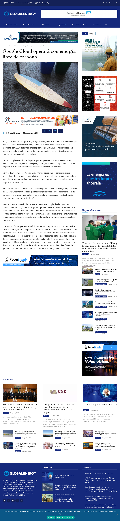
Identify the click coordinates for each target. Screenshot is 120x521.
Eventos (97, 274)
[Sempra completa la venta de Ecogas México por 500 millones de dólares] (47, 487)
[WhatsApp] (60, 131)
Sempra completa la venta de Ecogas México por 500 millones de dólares (65, 487)
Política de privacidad (65, 517)
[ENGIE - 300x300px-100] (99, 199)
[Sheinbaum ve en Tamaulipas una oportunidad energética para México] (48, 445)
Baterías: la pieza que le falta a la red (100, 405)
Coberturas (86, 254)
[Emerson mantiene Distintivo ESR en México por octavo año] (87, 304)
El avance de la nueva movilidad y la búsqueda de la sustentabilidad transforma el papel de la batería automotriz (99, 247)
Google (91, 33)
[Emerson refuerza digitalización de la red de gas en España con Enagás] (87, 327)
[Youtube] (116, 3)
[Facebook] (103, 3)
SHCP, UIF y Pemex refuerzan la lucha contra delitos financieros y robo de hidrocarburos (20, 407)
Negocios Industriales (100, 284)
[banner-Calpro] (99, 70)
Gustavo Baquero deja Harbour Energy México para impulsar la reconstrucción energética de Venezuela (25, 445)
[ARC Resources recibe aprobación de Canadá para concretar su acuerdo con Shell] (88, 445)
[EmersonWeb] (40, 44)
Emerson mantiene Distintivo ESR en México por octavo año (105, 303)
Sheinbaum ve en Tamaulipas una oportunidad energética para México (66, 445)
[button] (106, 24)
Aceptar (51, 517)
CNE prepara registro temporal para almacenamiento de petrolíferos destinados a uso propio (59, 408)
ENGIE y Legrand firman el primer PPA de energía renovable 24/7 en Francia (100, 506)
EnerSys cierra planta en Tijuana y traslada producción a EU (106, 280)
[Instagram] (106, 3)
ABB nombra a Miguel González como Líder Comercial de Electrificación (106, 314)
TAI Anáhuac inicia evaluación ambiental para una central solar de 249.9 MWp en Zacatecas (66, 433)
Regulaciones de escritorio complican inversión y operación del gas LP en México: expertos (106, 433)
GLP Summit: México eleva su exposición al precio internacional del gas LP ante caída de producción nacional (101, 489)
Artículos (5, 413)
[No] (117, 515)
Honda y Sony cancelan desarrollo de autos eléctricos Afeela (105, 291)
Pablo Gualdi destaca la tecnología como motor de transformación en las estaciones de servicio (65, 498)
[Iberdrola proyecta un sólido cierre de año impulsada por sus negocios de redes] (8, 433)
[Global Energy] (4, 133)
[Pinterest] (55, 131)
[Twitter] (113, 3)
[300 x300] (99, 110)
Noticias (10, 46)
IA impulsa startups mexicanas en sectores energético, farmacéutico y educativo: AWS (99, 498)
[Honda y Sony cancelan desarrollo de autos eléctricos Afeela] (87, 292)
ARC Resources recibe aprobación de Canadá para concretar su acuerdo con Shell (105, 445)
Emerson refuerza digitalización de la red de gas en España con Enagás (105, 327)
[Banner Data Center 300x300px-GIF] (99, 156)
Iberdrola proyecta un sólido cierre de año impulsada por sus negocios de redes (25, 433)
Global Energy (14, 133)
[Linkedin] (110, 3)
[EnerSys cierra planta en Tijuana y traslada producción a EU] (87, 282)
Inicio (4, 46)
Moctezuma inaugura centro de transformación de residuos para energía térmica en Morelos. (106, 269)
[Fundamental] (79, 14)
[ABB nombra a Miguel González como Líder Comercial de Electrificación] (87, 314)
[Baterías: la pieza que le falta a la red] (100, 393)
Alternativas (17, 46)
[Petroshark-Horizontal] (40, 268)
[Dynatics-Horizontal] (40, 128)
